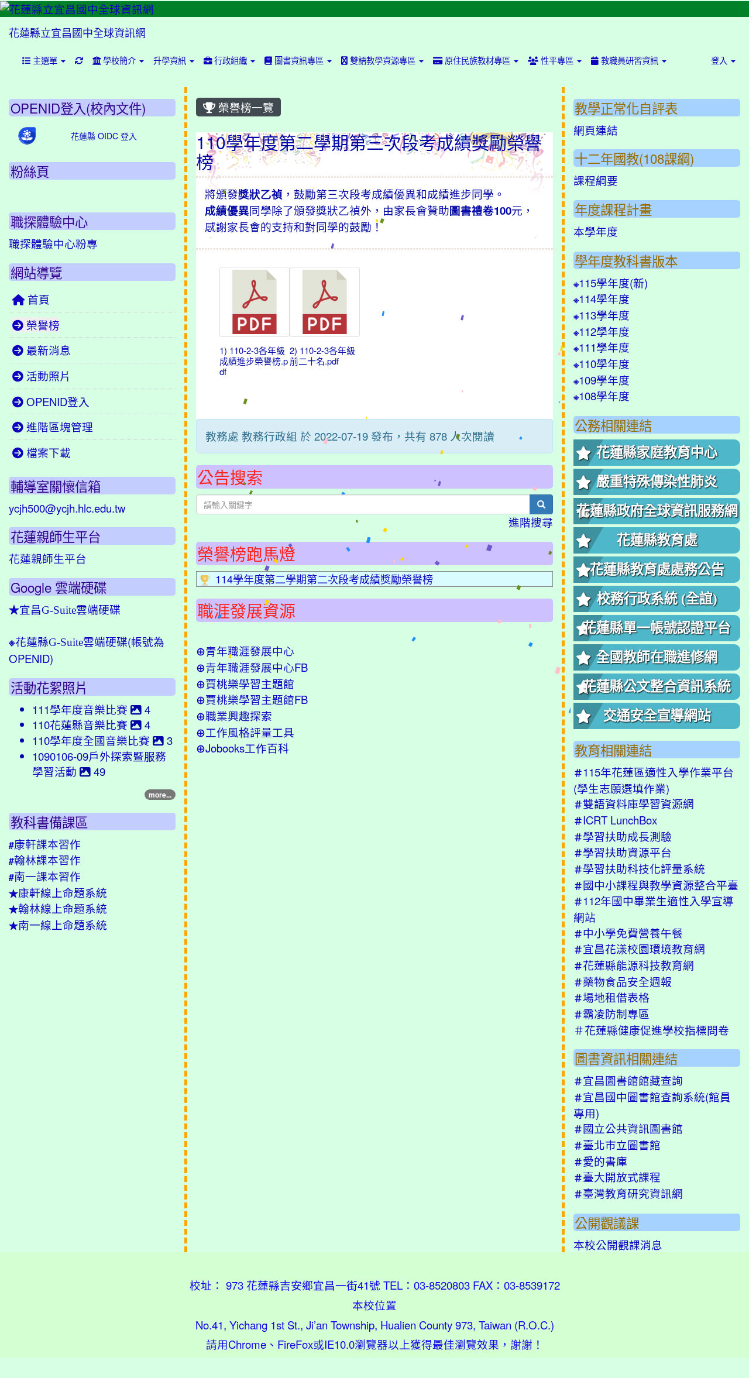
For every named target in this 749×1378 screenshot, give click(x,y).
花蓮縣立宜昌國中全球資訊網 (77, 32)
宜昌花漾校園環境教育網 (639, 948)
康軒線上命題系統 (58, 892)
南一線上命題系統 (58, 924)
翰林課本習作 (45, 859)
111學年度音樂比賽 (81, 709)
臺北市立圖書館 (617, 1144)
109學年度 (601, 379)
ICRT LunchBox (615, 819)
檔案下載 (47, 452)
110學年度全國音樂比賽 (92, 740)
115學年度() (610, 282)
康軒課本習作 (45, 843)
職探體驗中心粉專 (53, 243)
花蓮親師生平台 (48, 558)
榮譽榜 (41, 324)
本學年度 (595, 231)
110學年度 (601, 363)
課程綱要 (595, 180)
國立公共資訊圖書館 (628, 1128)
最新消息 (47, 350)
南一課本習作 (45, 876)
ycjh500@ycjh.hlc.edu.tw (67, 508)
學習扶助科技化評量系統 (639, 868)
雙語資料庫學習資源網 (633, 803)
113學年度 (601, 314)
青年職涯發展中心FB (252, 667)
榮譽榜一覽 (244, 107)
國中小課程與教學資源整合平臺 (655, 884)
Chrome (247, 1344)
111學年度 (601, 347)
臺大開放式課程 (617, 1176)
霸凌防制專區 (611, 1013)
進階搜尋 (531, 522)
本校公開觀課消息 (617, 1244)
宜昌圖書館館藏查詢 (628, 1080)
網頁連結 (595, 130)
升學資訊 (170, 60)
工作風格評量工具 (245, 732)
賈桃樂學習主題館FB (252, 699)
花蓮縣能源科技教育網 (633, 964)
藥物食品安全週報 (622, 981)
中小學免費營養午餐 (628, 932)
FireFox (295, 1344)
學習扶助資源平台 (622, 852)
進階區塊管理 (58, 426)
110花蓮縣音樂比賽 (81, 724)
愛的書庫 (600, 1161)
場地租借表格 (611, 997)
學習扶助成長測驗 (622, 836)
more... (160, 794)
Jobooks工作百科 (242, 747)
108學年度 (601, 395)
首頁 (37, 299)
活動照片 (47, 375)
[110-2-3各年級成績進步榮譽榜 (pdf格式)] (254, 302)
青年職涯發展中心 (245, 650)
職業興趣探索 (234, 715)
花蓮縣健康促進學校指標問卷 (651, 1029)
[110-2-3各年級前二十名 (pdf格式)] (325, 302)
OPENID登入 (56, 401)
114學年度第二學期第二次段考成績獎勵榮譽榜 (324, 578)
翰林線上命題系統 (58, 908)
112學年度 (601, 331)
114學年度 (601, 298)
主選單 (45, 60)
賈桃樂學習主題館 (245, 683)
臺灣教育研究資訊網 (628, 1193)
